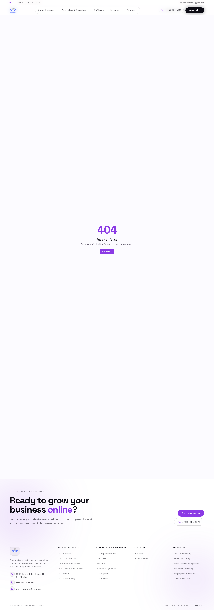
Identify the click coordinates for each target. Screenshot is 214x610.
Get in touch (197, 605)
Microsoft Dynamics (106, 568)
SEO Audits (64, 573)
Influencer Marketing (183, 568)
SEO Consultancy (67, 578)
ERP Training (102, 578)
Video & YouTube (182, 578)
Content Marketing (183, 553)
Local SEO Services (68, 558)
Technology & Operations (74, 10)
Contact (131, 10)
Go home (107, 251)
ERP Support (103, 573)
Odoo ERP (101, 558)
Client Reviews (142, 558)
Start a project (189, 513)
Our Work (97, 10)
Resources (114, 10)
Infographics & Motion (184, 573)
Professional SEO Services (71, 568)
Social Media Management (186, 563)
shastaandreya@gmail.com (193, 3)
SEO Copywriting (182, 558)
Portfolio (139, 553)
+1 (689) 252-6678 (173, 10)
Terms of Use (183, 605)
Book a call (193, 10)
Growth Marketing (46, 10)
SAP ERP (101, 563)
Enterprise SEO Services (70, 563)
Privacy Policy (169, 605)
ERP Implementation (106, 553)
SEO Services (65, 553)
